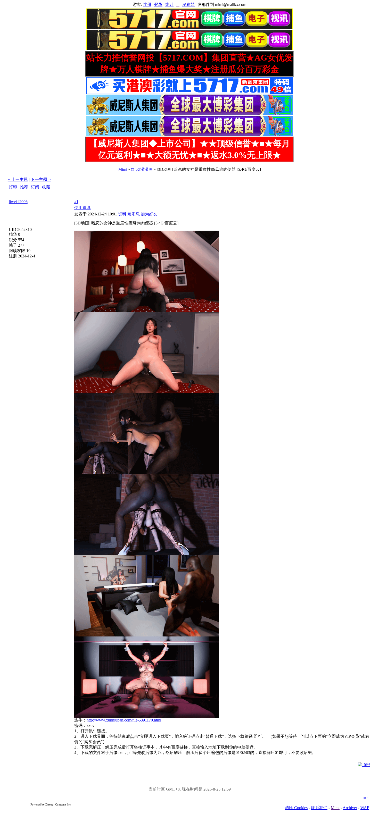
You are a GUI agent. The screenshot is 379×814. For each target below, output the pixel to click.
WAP (364, 807)
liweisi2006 (18, 201)
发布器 (188, 4)
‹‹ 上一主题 (18, 179)
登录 (158, 4)
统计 (169, 4)
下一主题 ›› (41, 179)
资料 (122, 214)
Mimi (122, 169)
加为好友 (149, 214)
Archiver (350, 807)
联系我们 (319, 807)
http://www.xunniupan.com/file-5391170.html (124, 720)
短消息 (133, 214)
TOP (364, 798)
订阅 (35, 187)
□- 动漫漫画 (142, 169)
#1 (76, 201)
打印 (13, 187)
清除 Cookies (296, 807)
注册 (147, 4)
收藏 (46, 187)
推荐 (24, 187)
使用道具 (82, 207)
